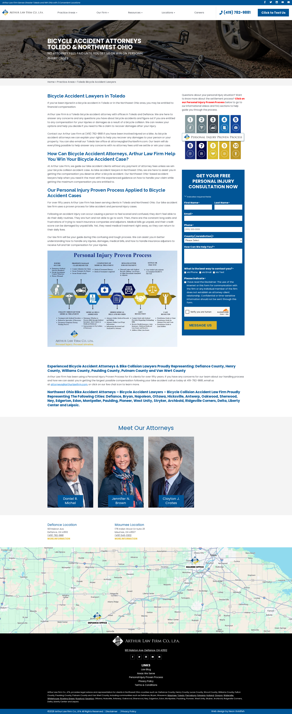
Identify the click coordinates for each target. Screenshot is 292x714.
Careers (199, 12)
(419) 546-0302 (123, 535)
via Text (220, 272)
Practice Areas (66, 12)
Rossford (80, 698)
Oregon (219, 695)
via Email (206, 272)
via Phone (192, 272)
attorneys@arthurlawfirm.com (69, 384)
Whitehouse (53, 698)
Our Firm (102, 12)
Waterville (228, 695)
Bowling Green (67, 698)
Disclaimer (111, 711)
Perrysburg (190, 695)
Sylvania (201, 695)
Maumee (172, 695)
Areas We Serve (146, 673)
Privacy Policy (146, 681)
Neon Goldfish (237, 711)
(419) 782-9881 (237, 12)
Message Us (200, 325)
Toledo (180, 695)
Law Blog (146, 669)
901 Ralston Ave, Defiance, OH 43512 (146, 650)
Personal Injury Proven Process (146, 677)
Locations (167, 12)
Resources (134, 12)
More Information (58, 538)
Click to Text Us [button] (273, 13)
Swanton (89, 698)
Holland (210, 695)
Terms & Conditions (146, 685)
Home (51, 82)
